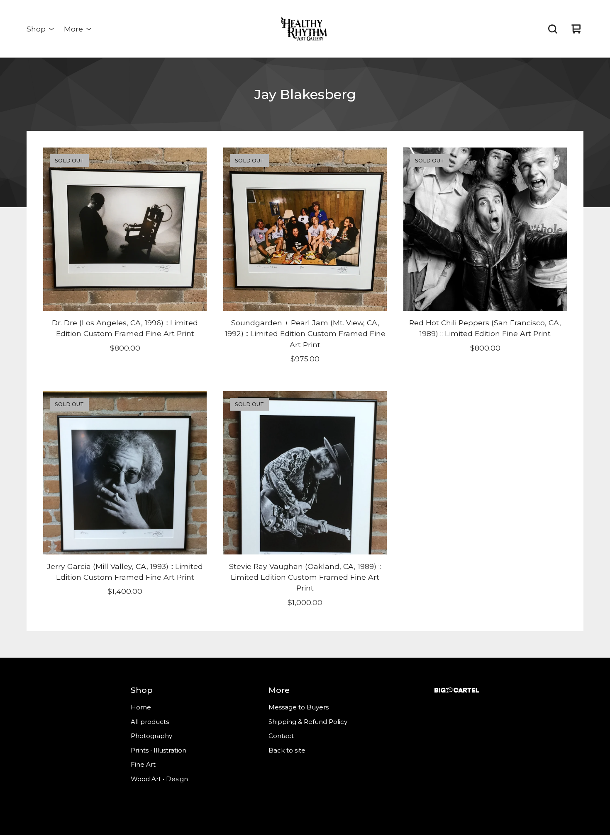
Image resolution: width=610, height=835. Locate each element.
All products (150, 722)
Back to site (286, 750)
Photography (151, 736)
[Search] (552, 29)
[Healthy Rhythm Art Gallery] (305, 29)
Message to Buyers (298, 707)
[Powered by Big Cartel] (456, 690)
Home (141, 707)
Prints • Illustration (158, 750)
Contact (281, 736)
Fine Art (143, 764)
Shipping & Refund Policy (307, 722)
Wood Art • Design (159, 779)
